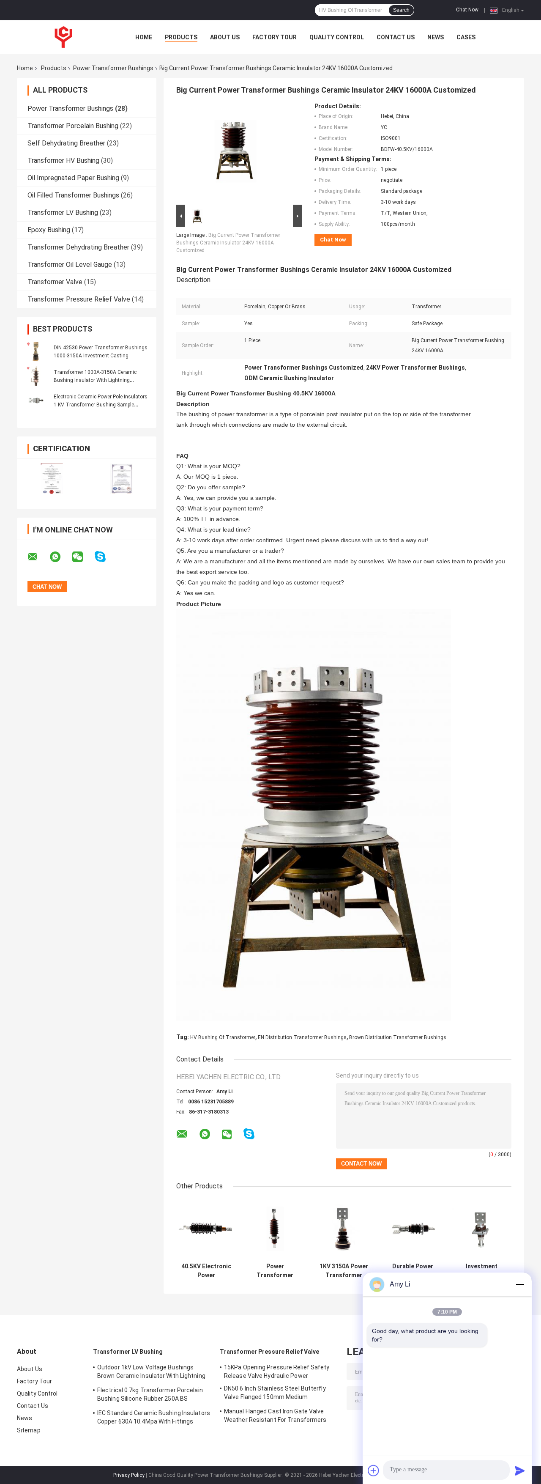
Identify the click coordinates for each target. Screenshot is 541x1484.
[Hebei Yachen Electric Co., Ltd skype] (105, 557)
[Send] (520, 1470)
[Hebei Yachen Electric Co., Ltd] (63, 37)
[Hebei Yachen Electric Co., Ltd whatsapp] (60, 557)
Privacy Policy (129, 1475)
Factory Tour (274, 37)
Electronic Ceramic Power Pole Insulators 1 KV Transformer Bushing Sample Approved (101, 405)
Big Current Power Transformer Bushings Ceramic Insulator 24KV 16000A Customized (228, 242)
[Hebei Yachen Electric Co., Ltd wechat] (82, 557)
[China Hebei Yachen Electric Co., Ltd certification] (52, 478)
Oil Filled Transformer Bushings (73, 195)
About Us (225, 37)
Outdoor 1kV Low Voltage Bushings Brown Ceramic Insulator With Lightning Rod (151, 1373)
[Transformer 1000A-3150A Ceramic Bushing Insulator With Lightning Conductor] (36, 376)
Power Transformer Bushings (113, 68)
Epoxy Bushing (48, 230)
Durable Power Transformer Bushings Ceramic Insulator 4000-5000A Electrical (412, 1271)
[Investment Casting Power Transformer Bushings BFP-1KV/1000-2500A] (481, 1229)
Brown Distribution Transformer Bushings (397, 1037)
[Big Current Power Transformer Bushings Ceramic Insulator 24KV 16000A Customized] (235, 152)
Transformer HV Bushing (63, 160)
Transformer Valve (54, 282)
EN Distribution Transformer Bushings (302, 1037)
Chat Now (467, 10)
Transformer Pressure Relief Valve (78, 299)
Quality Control (336, 37)
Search (401, 10)
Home (143, 37)
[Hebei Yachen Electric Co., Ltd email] (38, 557)
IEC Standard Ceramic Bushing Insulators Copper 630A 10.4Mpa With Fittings (153, 1417)
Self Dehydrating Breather (66, 143)
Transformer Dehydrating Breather (78, 247)
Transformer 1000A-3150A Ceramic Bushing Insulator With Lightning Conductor (95, 380)
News (435, 37)
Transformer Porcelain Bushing (72, 126)
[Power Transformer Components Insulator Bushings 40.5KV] (275, 1229)
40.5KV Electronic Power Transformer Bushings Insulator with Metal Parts (206, 1271)
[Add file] (374, 1470)
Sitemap (29, 1430)
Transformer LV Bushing (62, 212)
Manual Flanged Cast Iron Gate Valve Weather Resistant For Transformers (275, 1415)
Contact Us (396, 37)
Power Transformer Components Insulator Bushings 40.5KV (274, 1271)
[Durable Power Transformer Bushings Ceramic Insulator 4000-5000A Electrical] (413, 1229)
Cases (465, 37)
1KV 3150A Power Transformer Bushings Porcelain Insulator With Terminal (344, 1271)
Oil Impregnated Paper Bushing (73, 178)
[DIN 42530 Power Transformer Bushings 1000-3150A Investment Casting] (36, 351)
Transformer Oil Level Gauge (69, 265)
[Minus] (520, 1284)
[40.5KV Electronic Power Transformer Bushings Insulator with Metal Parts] (206, 1229)
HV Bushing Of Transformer (222, 1037)
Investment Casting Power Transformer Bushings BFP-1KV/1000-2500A (482, 1271)
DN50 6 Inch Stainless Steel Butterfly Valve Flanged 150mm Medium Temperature (275, 1394)
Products (181, 37)
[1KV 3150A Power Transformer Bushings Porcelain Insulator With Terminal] (344, 1229)
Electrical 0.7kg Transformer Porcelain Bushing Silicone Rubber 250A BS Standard (150, 1395)
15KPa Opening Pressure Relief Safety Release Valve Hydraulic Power (277, 1371)
